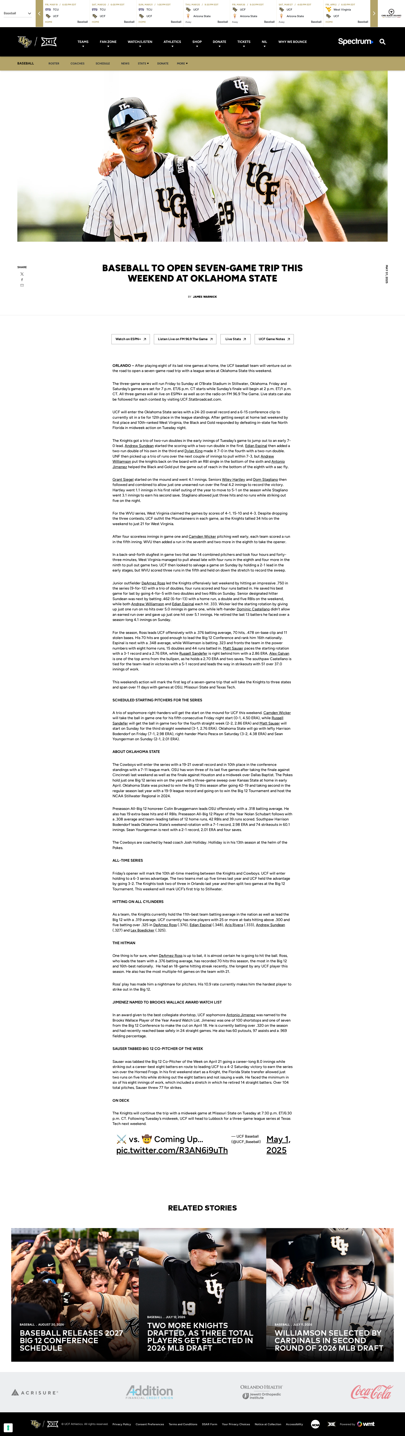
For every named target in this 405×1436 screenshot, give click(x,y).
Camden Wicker (202, 536)
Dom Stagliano (265, 479)
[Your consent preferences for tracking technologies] (8, 1427)
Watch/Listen (140, 42)
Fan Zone (108, 42)
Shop (197, 42)
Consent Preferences (150, 1424)
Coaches (77, 63)
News (125, 63)
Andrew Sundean (139, 446)
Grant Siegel (123, 479)
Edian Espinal (256, 446)
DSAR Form (209, 1424)
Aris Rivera (234, 925)
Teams (83, 42)
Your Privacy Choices (236, 1424)
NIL (264, 42)
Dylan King (193, 451)
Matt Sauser (233, 648)
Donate (219, 42)
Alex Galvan (279, 653)
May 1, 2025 (278, 1144)
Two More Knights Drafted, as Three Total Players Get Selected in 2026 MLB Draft (200, 1337)
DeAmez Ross (153, 583)
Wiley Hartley (233, 479)
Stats (142, 63)
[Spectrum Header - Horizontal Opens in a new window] (356, 41)
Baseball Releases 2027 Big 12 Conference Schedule (71, 1341)
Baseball (27, 1324)
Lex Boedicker (142, 930)
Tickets (244, 42)
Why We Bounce (292, 42)
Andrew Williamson (147, 604)
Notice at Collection (268, 1424)
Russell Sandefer (193, 653)
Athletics (172, 42)
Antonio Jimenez (240, 1015)
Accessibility (294, 1424)
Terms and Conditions (183, 1424)
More (181, 63)
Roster (54, 63)
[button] (39, 13)
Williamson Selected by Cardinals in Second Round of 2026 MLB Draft (329, 1341)
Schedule (103, 63)
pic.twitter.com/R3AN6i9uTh (172, 1150)
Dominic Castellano (253, 609)
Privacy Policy (121, 1424)
